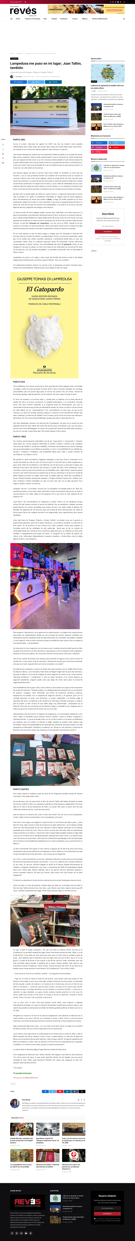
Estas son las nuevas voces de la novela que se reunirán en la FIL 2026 (73, 1140)
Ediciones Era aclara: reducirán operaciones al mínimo (47, 1166)
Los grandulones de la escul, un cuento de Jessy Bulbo (21, 1166)
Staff (94, 91)
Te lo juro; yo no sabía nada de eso (25, 1078)
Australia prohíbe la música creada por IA (113, 105)
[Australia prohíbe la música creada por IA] (96, 107)
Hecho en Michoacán (99, 19)
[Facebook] (3, 145)
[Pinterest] (3, 158)
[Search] (25, 2)
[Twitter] (3, 149)
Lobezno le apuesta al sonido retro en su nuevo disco (107, 86)
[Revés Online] (23, 11)
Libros (13, 1084)
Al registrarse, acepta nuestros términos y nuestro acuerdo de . (107, 239)
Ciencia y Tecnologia (32, 19)
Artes (18, 19)
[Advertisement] (67, 37)
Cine (45, 19)
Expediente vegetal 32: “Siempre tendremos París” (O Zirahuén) (47, 1140)
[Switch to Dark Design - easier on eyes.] (124, 2)
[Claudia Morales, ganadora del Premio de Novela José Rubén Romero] (22, 1129)
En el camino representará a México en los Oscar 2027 (114, 125)
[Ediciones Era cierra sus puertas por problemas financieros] (73, 1155)
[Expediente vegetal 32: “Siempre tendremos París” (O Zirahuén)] (47, 1129)
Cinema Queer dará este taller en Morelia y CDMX (112, 115)
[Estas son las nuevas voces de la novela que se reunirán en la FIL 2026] (73, 1129)
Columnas (64, 19)
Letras (74, 19)
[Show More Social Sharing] (64, 82)
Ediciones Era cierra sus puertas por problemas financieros (71, 1167)
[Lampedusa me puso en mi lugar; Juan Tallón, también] (47, 110)
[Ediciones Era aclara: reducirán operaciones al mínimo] (47, 1155)
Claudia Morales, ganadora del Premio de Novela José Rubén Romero (21, 1140)
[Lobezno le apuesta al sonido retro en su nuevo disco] (108, 73)
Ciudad (54, 19)
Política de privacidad (113, 1220)
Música (84, 19)
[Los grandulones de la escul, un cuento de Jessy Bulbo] (22, 1155)
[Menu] (11, 18)
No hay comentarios (43, 76)
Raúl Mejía (19, 76)
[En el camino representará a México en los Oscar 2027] (96, 126)
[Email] (3, 163)
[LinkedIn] (3, 154)
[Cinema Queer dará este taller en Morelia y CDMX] (96, 117)
